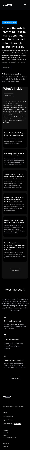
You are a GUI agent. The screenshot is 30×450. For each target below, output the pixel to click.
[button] (24, 5)
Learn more (15, 378)
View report (6, 67)
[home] (7, 5)
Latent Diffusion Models (9, 22)
